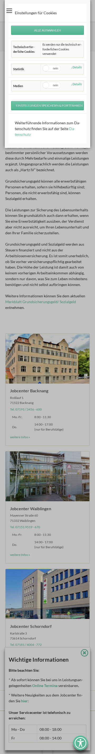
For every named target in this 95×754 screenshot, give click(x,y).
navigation (9, 11)
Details (77, 67)
